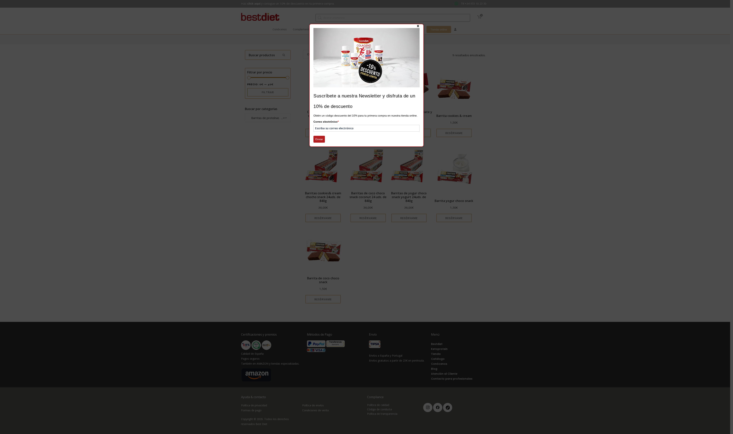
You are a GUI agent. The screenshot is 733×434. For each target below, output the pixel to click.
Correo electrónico (326, 121)
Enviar (319, 139)
